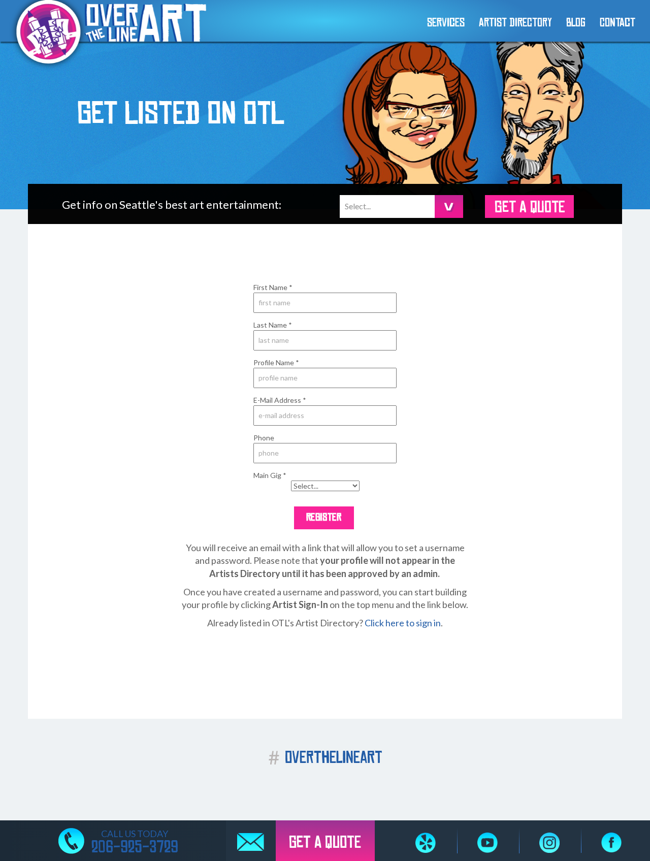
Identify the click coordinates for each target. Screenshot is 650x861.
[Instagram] (549, 843)
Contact (617, 22)
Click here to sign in (403, 622)
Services (446, 22)
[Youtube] (487, 843)
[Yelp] (425, 843)
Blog (576, 22)
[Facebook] (611, 842)
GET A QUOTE (530, 207)
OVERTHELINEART (325, 757)
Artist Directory (515, 22)
